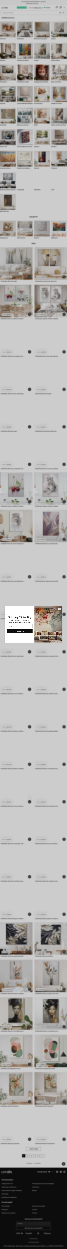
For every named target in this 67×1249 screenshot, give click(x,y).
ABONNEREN (20, 631)
